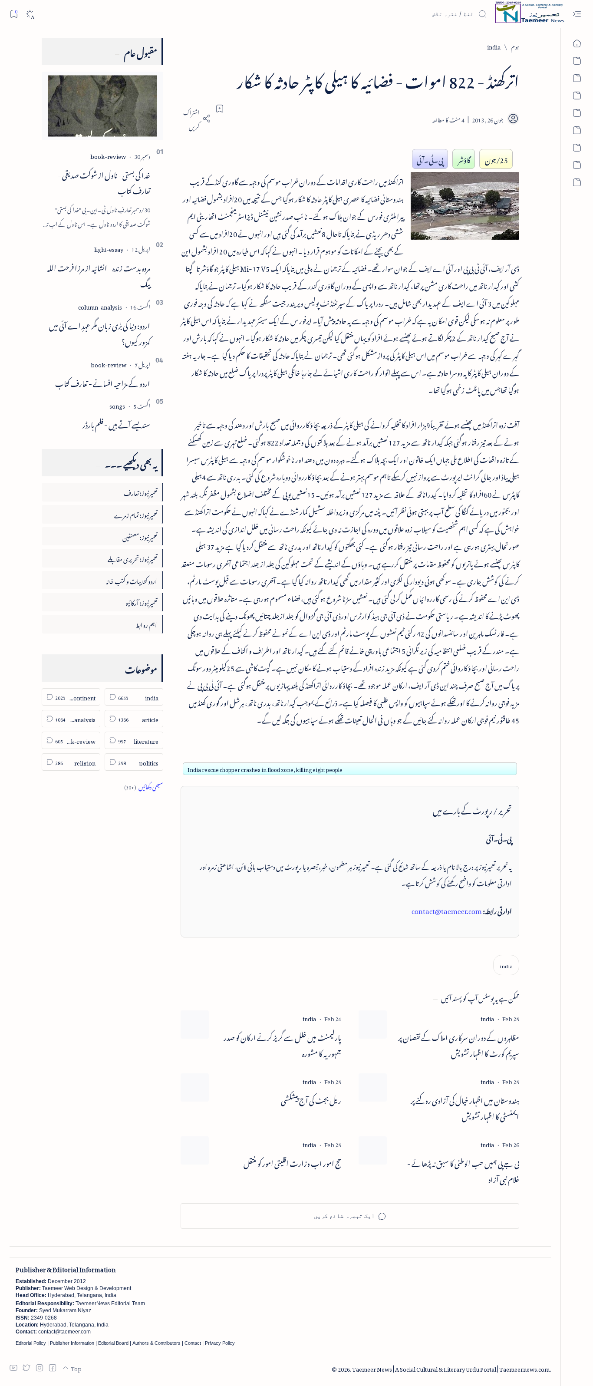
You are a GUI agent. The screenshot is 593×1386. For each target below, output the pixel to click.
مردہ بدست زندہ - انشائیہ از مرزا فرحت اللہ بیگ (98, 274)
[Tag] (487, 1017)
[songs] (117, 405)
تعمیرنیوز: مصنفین (139, 536)
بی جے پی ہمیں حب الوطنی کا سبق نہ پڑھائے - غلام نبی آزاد (463, 1170)
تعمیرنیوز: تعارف (140, 491)
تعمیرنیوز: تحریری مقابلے (132, 557)
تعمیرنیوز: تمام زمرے (135, 513)
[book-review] (108, 155)
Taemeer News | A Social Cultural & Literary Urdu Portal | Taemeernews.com (451, 1368)
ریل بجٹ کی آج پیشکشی (311, 1099)
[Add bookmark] (219, 108)
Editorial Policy (31, 1343)
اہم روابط (146, 623)
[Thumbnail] (373, 1024)
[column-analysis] (100, 306)
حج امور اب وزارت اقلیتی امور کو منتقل (292, 1162)
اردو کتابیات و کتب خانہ (131, 579)
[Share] (196, 118)
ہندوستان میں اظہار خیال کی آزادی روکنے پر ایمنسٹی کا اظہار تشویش (465, 1107)
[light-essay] (108, 248)
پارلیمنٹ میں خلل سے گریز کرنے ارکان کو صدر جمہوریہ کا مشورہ (282, 1044)
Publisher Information (72, 1343)
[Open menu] (576, 14)
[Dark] (29, 14)
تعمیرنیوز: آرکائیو (141, 601)
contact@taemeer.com (447, 909)
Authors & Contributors (156, 1343)
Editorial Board (113, 1343)
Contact (192, 1343)
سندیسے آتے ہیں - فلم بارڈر (116, 423)
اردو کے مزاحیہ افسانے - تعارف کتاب (102, 382)
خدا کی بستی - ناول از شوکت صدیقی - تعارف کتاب (104, 182)
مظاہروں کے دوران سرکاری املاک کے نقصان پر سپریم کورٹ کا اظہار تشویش (458, 1044)
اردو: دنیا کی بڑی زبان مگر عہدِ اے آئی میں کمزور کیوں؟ (99, 332)
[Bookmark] (13, 13)
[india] (506, 965)
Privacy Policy (220, 1343)
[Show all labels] (143, 785)
